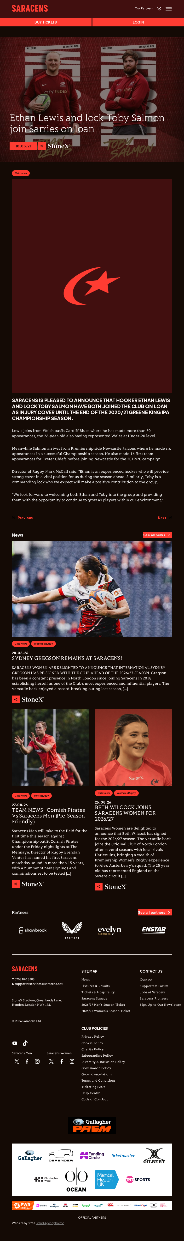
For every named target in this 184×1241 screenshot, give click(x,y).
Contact (146, 979)
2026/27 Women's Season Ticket (105, 1011)
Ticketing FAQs (93, 1087)
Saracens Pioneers (154, 998)
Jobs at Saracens (153, 992)
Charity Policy (92, 1049)
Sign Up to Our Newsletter (160, 1005)
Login (138, 22)
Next (162, 517)
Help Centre (90, 1093)
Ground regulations (96, 1074)
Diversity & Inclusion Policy (103, 1062)
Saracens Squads (94, 998)
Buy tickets (45, 22)
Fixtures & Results (95, 986)
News (85, 979)
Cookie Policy (92, 1043)
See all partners (151, 912)
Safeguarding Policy (97, 1056)
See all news (154, 535)
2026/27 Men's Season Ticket (103, 1005)
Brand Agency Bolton (50, 1223)
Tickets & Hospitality (98, 992)
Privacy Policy (92, 1037)
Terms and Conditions (98, 1081)
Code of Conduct (94, 1099)
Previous (25, 517)
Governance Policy (96, 1068)
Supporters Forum (154, 986)
